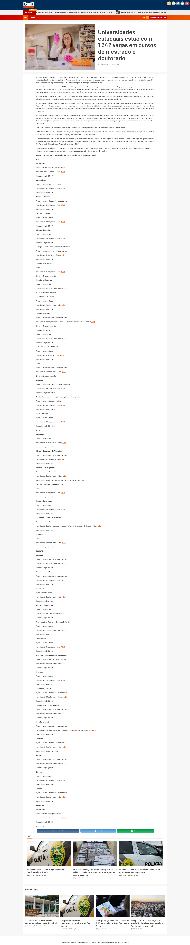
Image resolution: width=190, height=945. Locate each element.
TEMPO (32, 17)
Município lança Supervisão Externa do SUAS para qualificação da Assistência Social (112, 923)
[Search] (144, 17)
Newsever (115, 943)
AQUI (63, 172)
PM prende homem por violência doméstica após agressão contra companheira (111, 12)
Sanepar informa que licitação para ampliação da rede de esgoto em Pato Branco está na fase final (147, 923)
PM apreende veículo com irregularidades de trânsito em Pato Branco (75, 923)
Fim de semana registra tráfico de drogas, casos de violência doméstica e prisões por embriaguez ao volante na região (95, 872)
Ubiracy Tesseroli (105, 64)
